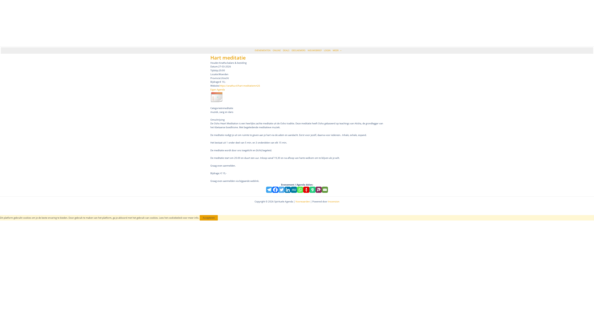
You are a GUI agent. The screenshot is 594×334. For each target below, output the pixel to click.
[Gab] (312, 190)
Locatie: (214, 74)
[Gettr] (306, 190)
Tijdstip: (214, 70)
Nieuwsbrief (315, 50)
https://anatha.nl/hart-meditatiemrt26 (240, 85)
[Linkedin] (288, 190)
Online (277, 50)
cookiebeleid (175, 217)
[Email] (325, 190)
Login (327, 50)
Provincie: (215, 78)
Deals (286, 50)
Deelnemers (299, 50)
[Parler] (319, 190)
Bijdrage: (215, 81)
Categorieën (216, 108)
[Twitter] (281, 190)
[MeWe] (294, 190)
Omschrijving (217, 119)
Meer (336, 50)
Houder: (214, 62)
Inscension (333, 201)
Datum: (214, 66)
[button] (340, 50)
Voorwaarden (302, 201)
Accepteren (209, 217)
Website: (215, 85)
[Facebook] (275, 190)
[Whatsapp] (300, 190)
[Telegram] (269, 190)
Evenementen (263, 50)
